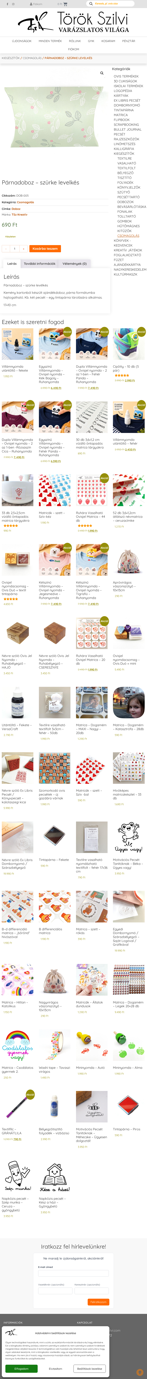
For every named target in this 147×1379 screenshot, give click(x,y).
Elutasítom (55, 1368)
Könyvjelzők (128, 187)
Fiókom (73, 49)
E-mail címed (45, 1267)
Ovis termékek (126, 76)
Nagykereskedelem (130, 269)
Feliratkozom (98, 1302)
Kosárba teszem (45, 249)
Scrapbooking (126, 125)
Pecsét (119, 134)
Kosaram (108, 41)
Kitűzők (124, 231)
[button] (102, 73)
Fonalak (124, 211)
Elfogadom (22, 1368)
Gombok (124, 221)
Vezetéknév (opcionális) (51, 1284)
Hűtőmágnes (128, 226)
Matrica (121, 115)
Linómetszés (124, 144)
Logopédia (123, 91)
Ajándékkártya (127, 265)
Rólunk (75, 41)
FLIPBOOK (122, 120)
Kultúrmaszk (125, 274)
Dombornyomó (127, 105)
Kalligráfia (124, 149)
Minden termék (50, 41)
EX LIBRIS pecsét (127, 100)
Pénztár (128, 41)
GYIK (91, 41)
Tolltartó (126, 216)
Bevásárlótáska (131, 207)
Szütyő (123, 192)
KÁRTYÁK (121, 96)
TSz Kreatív (19, 214)
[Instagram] (13, 4)
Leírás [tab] (12, 264)
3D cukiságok (125, 81)
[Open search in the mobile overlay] (110, 3)
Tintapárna (124, 110)
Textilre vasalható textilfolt (126, 163)
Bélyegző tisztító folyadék (125, 178)
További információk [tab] (39, 264)
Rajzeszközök (126, 139)
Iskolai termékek (128, 86)
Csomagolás (32, 58)
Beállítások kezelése (89, 1368)
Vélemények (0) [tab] (75, 264)
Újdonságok (22, 41)
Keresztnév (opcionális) (87, 1284)
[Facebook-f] (7, 4)
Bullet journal (128, 129)
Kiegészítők (11, 58)
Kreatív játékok (128, 250)
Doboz (16, 209)
